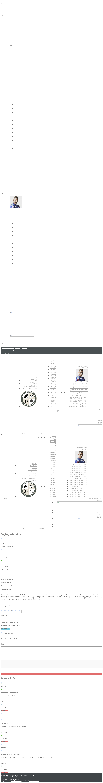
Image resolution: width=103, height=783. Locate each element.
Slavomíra (4, 732)
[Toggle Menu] (1, 3)
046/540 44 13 (6, 353)
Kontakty (14, 27)
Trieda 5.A (18, 120)
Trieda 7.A (18, 148)
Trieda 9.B (18, 184)
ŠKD (2, 286)
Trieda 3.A (18, 96)
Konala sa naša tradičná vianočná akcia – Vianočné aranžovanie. (19, 696)
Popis (6, 566)
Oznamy (14, 324)
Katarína (3, 763)
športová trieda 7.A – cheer (26, 223)
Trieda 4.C (18, 112)
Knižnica (5, 303)
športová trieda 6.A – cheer (26, 219)
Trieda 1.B (18, 77)
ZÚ (2, 297)
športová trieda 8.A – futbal (26, 259)
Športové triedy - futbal (21, 239)
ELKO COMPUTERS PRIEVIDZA (19, 779)
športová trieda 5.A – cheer (26, 215)
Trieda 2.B (18, 84)
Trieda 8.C (18, 176)
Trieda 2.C (18, 88)
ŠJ (1, 292)
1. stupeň (14, 69)
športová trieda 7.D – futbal (26, 255)
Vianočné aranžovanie (9, 693)
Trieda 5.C (18, 128)
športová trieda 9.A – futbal (26, 263)
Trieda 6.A (18, 132)
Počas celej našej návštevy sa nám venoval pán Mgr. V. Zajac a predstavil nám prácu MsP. (27, 757)
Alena (2, 701)
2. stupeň (14, 116)
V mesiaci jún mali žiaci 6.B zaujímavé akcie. (13, 726)
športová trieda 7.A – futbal (26, 251)
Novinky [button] (4, 308)
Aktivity (14, 328)
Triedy (4, 65)
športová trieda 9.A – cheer (26, 235)
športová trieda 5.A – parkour (27, 271)
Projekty (14, 332)
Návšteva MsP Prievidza (10, 754)
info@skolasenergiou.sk (8, 350)
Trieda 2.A (18, 80)
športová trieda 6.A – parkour (27, 275)
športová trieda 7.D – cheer (26, 227)
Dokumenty (16, 43)
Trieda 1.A (18, 73)
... (11, 92)
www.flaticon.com (16, 781)
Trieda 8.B (18, 172)
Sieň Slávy (15, 193)
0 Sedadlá (4, 708)
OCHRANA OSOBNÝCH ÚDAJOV (9, 776)
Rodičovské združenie (20, 35)
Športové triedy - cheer (21, 211)
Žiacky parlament (9, 280)
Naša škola (15, 15)
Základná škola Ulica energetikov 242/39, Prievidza (14, 348)
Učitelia (14, 19)
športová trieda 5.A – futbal (26, 243)
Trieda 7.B (18, 152)
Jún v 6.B (4, 723)
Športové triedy (8, 189)
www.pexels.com (34, 781)
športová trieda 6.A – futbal (26, 247)
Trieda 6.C (18, 140)
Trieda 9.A (18, 180)
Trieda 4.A (18, 104)
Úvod (3, 6)
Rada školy (15, 31)
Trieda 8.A (18, 168)
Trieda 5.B (18, 124)
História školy (16, 23)
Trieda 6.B (18, 136)
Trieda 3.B (18, 100)
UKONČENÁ (4, 710)
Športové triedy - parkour (22, 267)
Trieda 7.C (18, 156)
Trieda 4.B (18, 108)
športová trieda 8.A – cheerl (26, 231)
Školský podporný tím (20, 39)
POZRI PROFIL (5, 629)
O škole (4, 11)
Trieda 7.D (18, 160)
